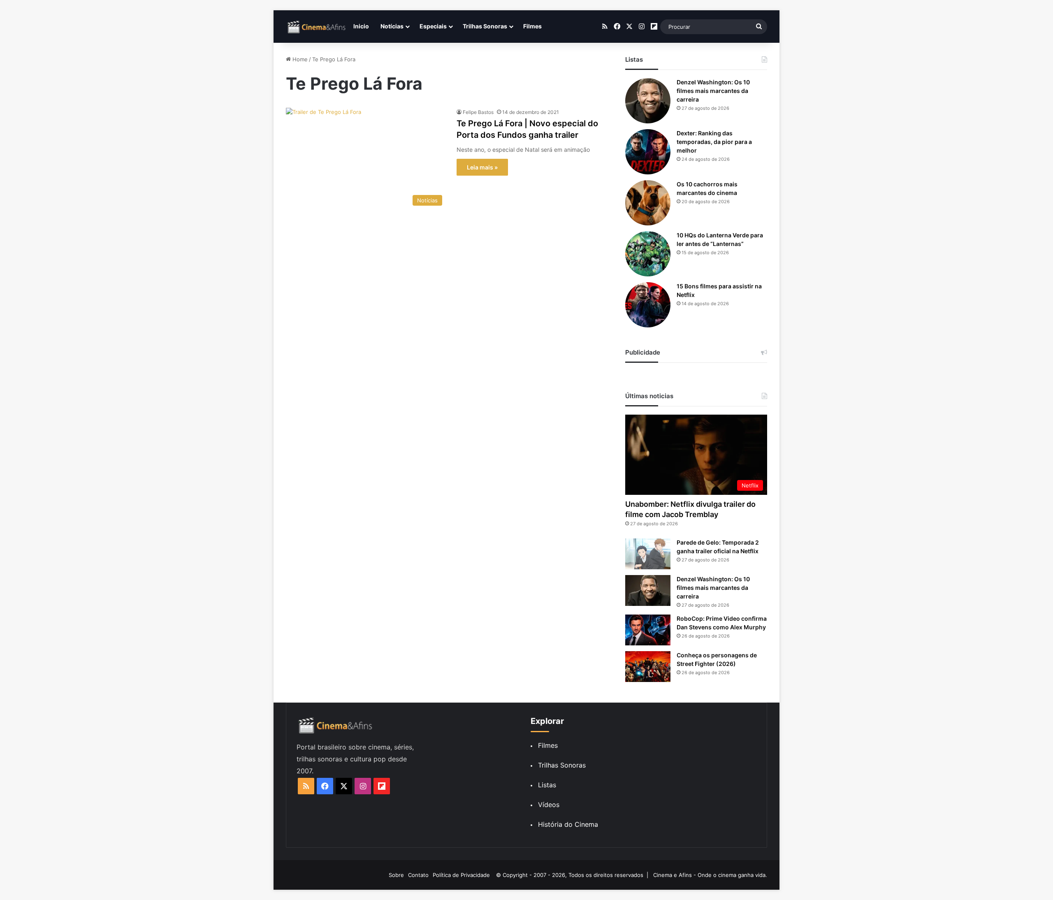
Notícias (392, 26)
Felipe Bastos (478, 112)
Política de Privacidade (461, 875)
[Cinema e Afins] (317, 27)
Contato (418, 875)
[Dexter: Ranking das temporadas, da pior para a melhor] (647, 151)
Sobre (396, 875)
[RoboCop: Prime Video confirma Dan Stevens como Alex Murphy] (647, 630)
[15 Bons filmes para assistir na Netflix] (647, 304)
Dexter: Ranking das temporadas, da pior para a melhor (714, 142)
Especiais (433, 26)
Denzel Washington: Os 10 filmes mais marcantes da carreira (713, 91)
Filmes (532, 26)
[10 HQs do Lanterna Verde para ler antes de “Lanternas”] (647, 253)
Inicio (361, 26)
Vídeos (548, 804)
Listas (547, 785)
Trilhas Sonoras (485, 26)
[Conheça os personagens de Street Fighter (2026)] (647, 666)
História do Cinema (568, 824)
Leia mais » (482, 167)
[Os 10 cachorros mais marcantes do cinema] (647, 202)
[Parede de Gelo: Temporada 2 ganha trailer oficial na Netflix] (647, 553)
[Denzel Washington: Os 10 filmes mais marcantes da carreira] (647, 100)
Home (299, 59)
